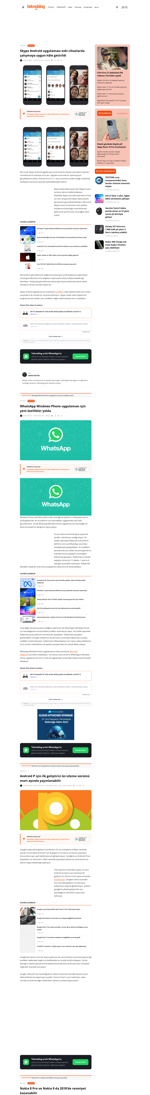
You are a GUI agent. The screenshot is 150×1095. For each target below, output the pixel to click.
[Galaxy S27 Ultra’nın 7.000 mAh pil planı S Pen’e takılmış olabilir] (99, 229)
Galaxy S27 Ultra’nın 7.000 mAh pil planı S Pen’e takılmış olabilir (116, 229)
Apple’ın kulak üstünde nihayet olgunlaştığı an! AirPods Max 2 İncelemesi (108, 154)
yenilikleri (59, 292)
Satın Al (33, 314)
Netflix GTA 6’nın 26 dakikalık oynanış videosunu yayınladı (110, 81)
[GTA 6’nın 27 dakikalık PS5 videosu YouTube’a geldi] (112, 58)
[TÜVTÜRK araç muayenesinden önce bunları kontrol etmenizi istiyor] (99, 180)
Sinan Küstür (27, 60)
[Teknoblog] (36, 7)
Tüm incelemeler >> (122, 113)
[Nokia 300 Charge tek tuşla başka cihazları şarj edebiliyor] (99, 244)
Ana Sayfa (22, 45)
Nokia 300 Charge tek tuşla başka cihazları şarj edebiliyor (115, 244)
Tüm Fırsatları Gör (55, 336)
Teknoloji (31, 45)
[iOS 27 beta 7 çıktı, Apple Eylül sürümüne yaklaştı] (99, 198)
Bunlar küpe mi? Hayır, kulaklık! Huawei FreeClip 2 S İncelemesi (111, 162)
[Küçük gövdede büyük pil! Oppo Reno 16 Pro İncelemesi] (112, 129)
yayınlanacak (59, 879)
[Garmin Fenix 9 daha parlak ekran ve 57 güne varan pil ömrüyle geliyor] (99, 211)
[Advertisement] (55, 1001)
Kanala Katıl (80, 356)
